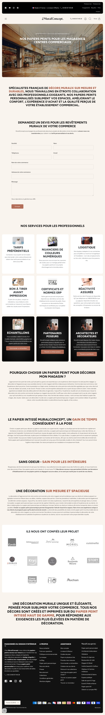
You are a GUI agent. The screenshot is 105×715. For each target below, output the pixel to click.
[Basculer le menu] (7, 19)
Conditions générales (46, 678)
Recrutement (43, 672)
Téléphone (15, 153)
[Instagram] (14, 8)
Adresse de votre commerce (21, 172)
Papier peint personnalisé (90, 648)
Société (14, 143)
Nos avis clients (44, 666)
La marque (42, 657)
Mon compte (64, 648)
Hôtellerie (85, 654)
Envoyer (17, 206)
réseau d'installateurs (58, 347)
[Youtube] (10, 8)
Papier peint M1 (86, 686)
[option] (52, 50)
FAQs (99, 7)
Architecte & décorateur (89, 651)
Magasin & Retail (87, 663)
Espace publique (87, 677)
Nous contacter (44, 648)
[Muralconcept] (52, 19)
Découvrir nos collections (68, 669)
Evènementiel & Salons (89, 674)
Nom (55, 143)
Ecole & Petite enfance (89, 683)
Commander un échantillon (69, 663)
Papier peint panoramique (47, 663)
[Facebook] (6, 8)
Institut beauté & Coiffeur (90, 666)
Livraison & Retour (66, 651)
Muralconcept (12, 707)
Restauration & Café (88, 660)
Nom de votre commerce (19, 162)
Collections (43, 675)
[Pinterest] (18, 8)
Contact (98, 11)
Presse (41, 669)
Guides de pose (65, 654)
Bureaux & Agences (88, 657)
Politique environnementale (48, 654)
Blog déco (93, 7)
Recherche (97, 707)
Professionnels (88, 4)
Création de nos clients (67, 666)
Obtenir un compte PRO (89, 689)
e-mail (78, 301)
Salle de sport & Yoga (88, 680)
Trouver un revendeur (67, 683)
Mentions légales (44, 681)
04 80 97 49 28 (77, 19)
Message (14, 182)
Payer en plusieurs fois (67, 657)
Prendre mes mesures (67, 660)
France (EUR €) (11, 703)
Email (55, 153)
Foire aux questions (45, 651)
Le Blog (41, 660)
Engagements (86, 7)
